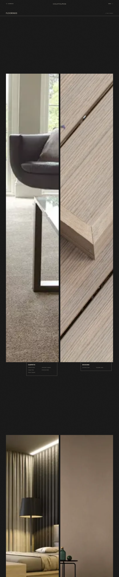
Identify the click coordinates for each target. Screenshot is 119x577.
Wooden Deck (99, 367)
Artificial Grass (31, 367)
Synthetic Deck (86, 367)
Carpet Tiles (31, 370)
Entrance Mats (45, 370)
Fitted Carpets (31, 372)
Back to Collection (110, 13)
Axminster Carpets (46, 367)
